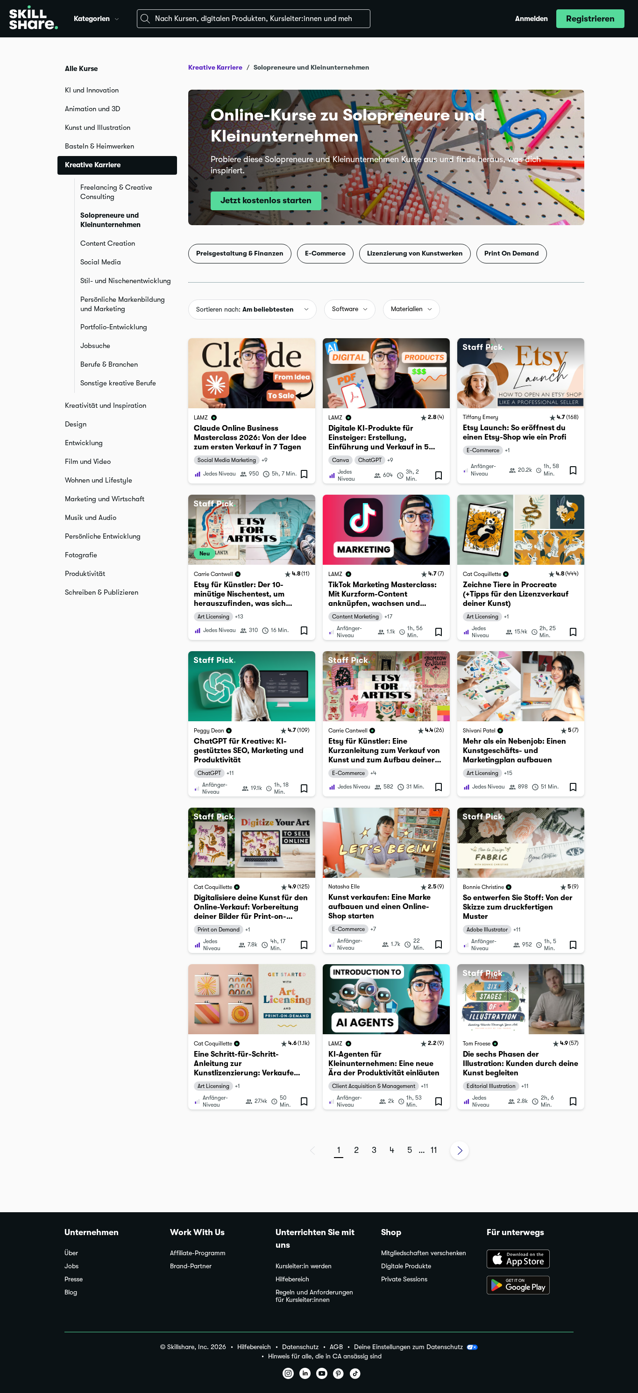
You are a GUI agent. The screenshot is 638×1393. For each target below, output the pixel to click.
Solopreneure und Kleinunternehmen (110, 220)
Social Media (100, 262)
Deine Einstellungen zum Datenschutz (408, 1346)
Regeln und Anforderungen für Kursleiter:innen (314, 1296)
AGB (336, 1346)
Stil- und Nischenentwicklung (125, 281)
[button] (116, 17)
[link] (251, 410)
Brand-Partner (191, 1266)
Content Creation (107, 243)
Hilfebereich (292, 1279)
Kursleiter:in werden (304, 1266)
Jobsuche (95, 345)
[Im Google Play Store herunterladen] (530, 1286)
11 (434, 1150)
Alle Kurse (81, 68)
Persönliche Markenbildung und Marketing (122, 304)
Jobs (71, 1266)
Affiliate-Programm (198, 1253)
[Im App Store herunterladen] (530, 1260)
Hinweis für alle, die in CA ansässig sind (325, 1356)
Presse (73, 1279)
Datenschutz (300, 1346)
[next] (459, 1150)
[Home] (33, 18)
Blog (70, 1292)
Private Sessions (404, 1279)
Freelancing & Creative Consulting (116, 192)
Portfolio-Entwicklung (113, 327)
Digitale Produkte (406, 1266)
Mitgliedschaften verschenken (423, 1253)
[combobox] (253, 18)
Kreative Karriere (215, 67)
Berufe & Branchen (109, 364)
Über (71, 1253)
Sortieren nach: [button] (245, 309)
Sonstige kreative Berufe (118, 383)
